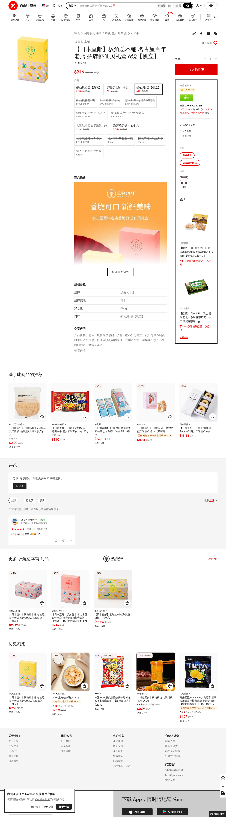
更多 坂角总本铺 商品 (28, 558)
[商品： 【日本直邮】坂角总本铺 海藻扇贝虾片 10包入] (113, 589)
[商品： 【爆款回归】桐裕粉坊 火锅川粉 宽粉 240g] (155, 672)
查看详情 (80, 350)
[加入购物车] (42, 416)
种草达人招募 (172, 751)
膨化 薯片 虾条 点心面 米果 (122, 33)
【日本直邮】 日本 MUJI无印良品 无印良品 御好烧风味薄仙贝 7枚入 (27, 431)
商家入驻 (170, 741)
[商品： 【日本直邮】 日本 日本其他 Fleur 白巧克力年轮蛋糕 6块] (198, 402)
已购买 (30, 500)
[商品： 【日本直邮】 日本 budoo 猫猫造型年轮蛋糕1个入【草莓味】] (155, 402)
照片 (42, 500)
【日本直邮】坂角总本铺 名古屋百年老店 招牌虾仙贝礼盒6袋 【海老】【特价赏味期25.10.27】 (70, 617)
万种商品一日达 (121, 765)
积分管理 (66, 741)
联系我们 (13, 751)
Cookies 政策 (42, 799)
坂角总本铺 (82, 42)
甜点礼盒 (187, 155)
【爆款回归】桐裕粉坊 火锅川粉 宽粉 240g (155, 699)
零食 (77, 33)
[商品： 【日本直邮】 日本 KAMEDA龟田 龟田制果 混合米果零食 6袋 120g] (70, 402)
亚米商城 (118, 741)
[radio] (89, 89)
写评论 (19, 486)
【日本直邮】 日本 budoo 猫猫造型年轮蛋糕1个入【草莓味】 (155, 430)
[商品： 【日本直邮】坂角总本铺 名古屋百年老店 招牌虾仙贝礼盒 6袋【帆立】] (27, 672)
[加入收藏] (215, 43)
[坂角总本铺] (113, 558)
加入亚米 (13, 756)
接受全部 (64, 806)
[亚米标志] (22, 5)
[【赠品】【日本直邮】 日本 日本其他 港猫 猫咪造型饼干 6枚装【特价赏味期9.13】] (196, 222)
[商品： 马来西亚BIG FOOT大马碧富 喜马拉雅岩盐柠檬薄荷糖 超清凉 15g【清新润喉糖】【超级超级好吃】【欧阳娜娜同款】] (198, 672)
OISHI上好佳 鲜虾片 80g (65, 697)
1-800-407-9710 (174, 770)
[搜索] (187, 5)
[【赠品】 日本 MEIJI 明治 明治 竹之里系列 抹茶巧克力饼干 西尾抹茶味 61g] (196, 287)
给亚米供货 (171, 746)
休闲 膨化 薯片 (92, 33)
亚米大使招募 (172, 756)
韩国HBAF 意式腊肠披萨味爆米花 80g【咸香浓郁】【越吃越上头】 (112, 699)
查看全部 (184, 337)
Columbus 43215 (193, 105)
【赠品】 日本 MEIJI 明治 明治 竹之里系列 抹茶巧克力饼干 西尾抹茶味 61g (195, 317)
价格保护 (118, 761)
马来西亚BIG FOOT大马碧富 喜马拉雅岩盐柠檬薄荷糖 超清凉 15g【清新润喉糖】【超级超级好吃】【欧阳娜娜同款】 (198, 701)
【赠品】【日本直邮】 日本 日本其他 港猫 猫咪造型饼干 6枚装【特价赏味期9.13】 (196, 252)
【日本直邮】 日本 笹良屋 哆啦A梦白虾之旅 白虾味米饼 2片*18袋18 (112, 431)
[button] (57, 5)
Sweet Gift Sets (190, 163)
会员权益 (66, 746)
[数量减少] (204, 58)
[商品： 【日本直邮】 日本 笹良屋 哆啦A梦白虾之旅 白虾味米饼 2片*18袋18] (113, 402)
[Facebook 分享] (201, 34)
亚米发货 (118, 751)
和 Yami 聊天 (217, 813)
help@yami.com (174, 775)
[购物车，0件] (211, 5)
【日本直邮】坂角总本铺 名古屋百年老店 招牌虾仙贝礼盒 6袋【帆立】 (26, 700)
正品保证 (13, 746)
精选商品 (13, 761)
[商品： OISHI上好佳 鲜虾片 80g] (70, 672)
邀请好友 (66, 751)
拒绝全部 (48, 806)
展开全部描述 (120, 272)
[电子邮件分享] (208, 34)
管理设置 (36, 806)
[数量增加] (216, 58)
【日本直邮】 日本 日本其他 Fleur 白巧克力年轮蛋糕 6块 (195, 430)
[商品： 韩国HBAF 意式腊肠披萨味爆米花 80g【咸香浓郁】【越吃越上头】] (113, 672)
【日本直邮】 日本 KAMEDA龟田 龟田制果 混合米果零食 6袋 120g (70, 430)
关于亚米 (13, 741)
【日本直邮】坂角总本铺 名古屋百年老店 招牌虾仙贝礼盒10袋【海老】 (26, 617)
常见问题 (118, 746)
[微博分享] (194, 34)
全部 (13, 500)
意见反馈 (170, 780)
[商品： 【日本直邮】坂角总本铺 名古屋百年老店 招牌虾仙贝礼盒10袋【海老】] (27, 589)
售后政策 (118, 756)
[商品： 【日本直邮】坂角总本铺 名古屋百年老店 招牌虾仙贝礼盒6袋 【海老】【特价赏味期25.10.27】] (70, 589)
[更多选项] (71, 540)
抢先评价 (82, 63)
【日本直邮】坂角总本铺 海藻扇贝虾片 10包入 (112, 616)
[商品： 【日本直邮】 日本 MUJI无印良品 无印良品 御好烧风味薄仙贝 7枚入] (27, 402)
